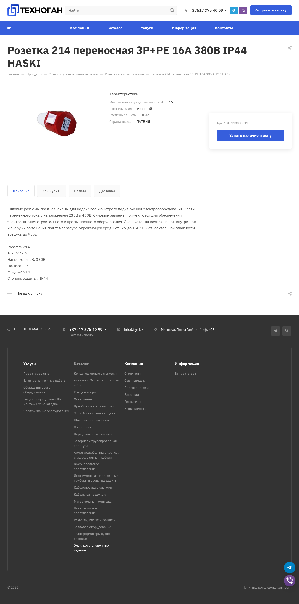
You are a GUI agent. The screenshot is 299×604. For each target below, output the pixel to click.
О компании (133, 373)
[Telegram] (234, 10)
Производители (136, 387)
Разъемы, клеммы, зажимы (95, 520)
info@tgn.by (133, 329)
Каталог (81, 363)
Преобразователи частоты (94, 406)
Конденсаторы (85, 392)
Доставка (107, 191)
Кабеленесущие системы (93, 487)
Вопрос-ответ (185, 373)
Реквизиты (132, 401)
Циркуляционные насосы (93, 434)
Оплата (80, 191)
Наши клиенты (135, 408)
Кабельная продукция (90, 494)
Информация (187, 363)
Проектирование (36, 373)
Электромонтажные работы (44, 380)
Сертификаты (135, 380)
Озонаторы (82, 427)
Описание (21, 191)
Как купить (51, 191)
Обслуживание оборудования (46, 411)
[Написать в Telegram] (290, 568)
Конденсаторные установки (95, 373)
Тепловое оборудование (92, 527)
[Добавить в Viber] (290, 581)
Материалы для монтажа (92, 501)
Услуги (29, 363)
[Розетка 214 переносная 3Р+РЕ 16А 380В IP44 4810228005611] (58, 123)
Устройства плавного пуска (94, 413)
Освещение (83, 399)
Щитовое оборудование (92, 420)
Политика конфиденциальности (267, 587)
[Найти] (173, 10)
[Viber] (243, 10)
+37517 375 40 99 (206, 10)
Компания (133, 363)
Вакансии (131, 394)
